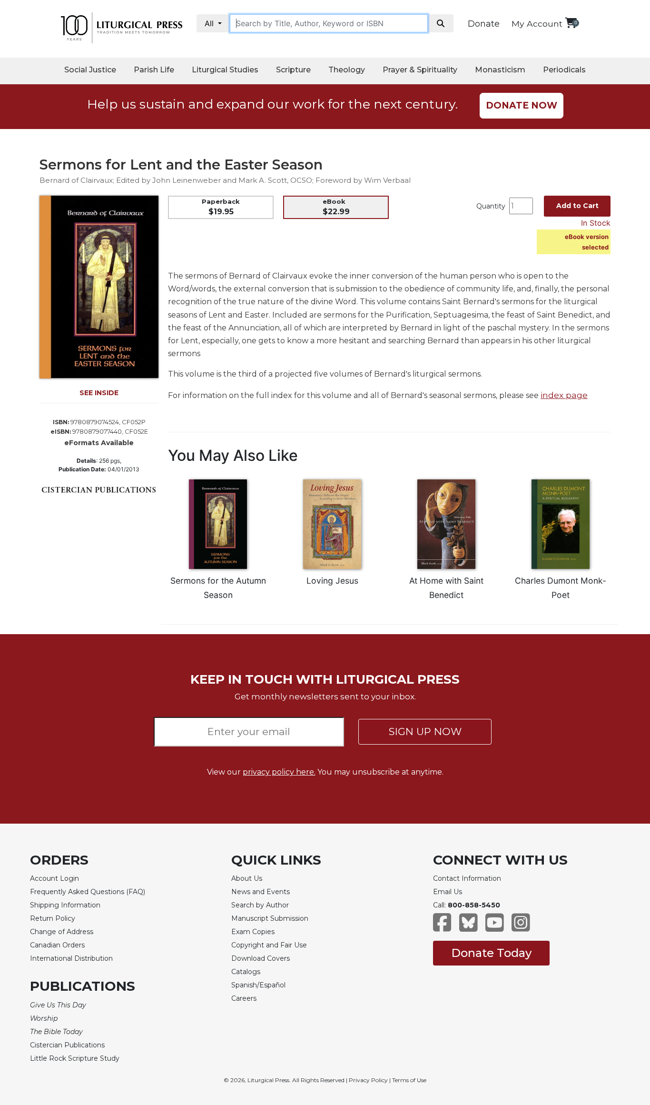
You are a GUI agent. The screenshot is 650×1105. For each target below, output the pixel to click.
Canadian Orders (57, 945)
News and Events (260, 891)
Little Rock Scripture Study (74, 1058)
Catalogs (245, 971)
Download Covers (260, 958)
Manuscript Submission (269, 918)
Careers (243, 998)
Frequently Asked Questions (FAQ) (87, 891)
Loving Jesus (332, 581)
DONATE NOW (521, 105)
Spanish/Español (258, 985)
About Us (246, 878)
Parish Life (154, 69)
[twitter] (468, 927)
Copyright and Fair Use (269, 945)
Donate (484, 24)
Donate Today (491, 953)
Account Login (54, 878)
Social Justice (90, 69)
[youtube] (494, 927)
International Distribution (71, 958)
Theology (346, 69)
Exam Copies (253, 931)
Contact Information (467, 878)
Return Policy (52, 918)
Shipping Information (65, 905)
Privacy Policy (368, 1080)
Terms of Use (409, 1080)
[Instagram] (521, 927)
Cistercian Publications (67, 1045)
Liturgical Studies (225, 69)
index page (564, 395)
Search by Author (260, 905)
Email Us (447, 891)
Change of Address (61, 931)
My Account (537, 24)
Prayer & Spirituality (420, 69)
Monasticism (500, 69)
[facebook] (442, 927)
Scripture (293, 69)
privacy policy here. (279, 771)
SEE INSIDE (98, 392)
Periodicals (564, 69)
